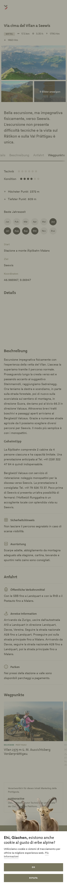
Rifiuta (33, 878)
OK (33, 867)
